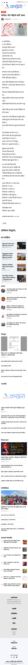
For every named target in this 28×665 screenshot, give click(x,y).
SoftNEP (15, 664)
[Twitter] (4, 3)
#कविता (4, 223)
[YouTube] (7, 3)
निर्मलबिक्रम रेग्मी (8, 19)
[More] (26, 286)
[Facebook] (2, 3)
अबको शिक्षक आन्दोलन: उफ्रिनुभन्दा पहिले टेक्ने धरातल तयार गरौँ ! (13, 458)
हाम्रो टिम (14, 634)
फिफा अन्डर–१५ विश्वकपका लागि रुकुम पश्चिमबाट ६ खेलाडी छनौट (11, 354)
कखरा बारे (14, 632)
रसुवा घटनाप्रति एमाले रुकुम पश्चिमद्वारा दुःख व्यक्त (12, 409)
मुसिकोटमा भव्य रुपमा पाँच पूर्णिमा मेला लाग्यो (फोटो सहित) (13, 508)
